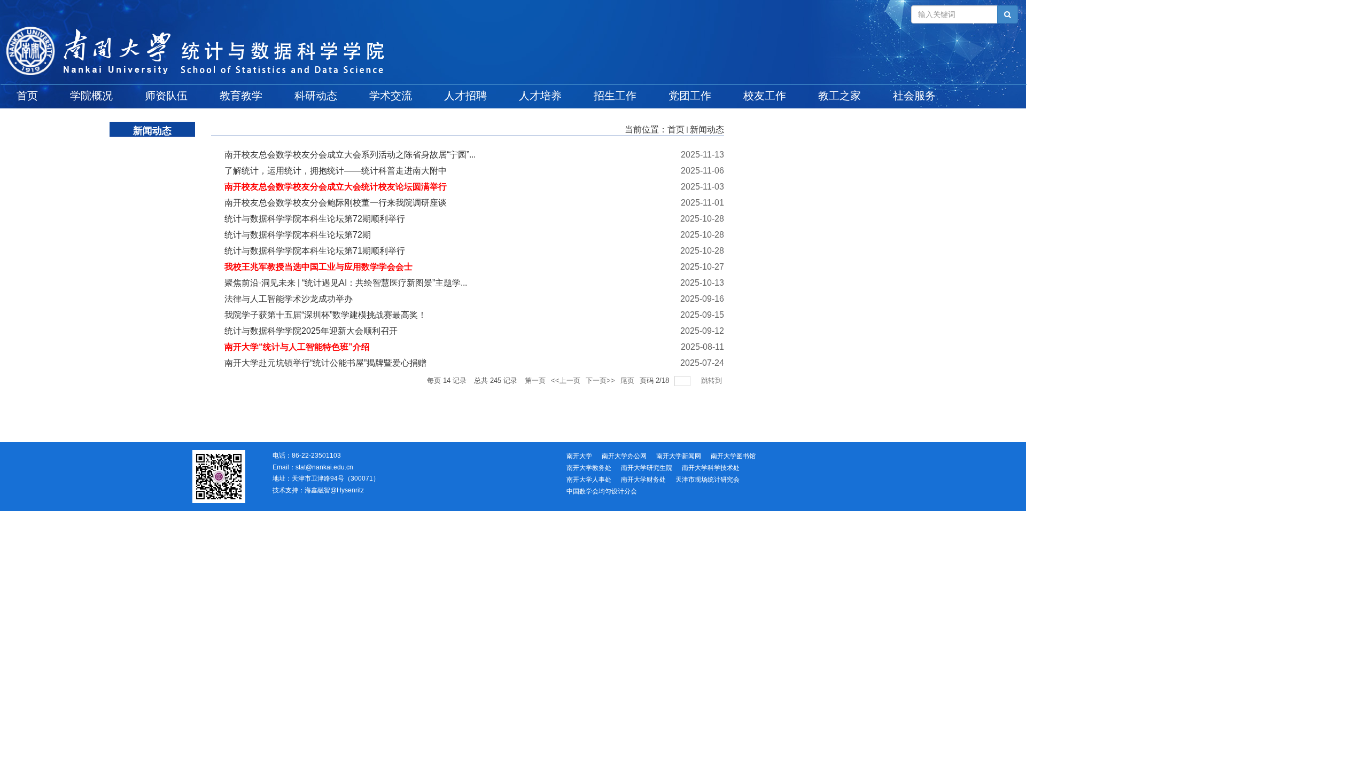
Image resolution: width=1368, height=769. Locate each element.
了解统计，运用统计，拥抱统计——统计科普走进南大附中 (335, 170)
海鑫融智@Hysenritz (334, 490)
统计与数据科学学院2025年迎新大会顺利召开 (311, 330)
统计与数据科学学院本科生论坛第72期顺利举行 (314, 218)
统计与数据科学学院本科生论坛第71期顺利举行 (314, 250)
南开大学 (579, 456)
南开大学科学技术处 (711, 468)
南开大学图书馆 (733, 456)
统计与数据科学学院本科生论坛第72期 (297, 234)
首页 (676, 129)
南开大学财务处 (643, 479)
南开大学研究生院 (646, 468)
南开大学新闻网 (678, 456)
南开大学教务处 (588, 468)
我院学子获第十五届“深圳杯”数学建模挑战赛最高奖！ (325, 314)
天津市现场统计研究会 (707, 479)
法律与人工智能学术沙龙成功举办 (288, 298)
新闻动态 (707, 129)
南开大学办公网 (624, 456)
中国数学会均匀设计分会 (601, 491)
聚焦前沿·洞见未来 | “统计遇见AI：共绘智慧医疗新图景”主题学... (345, 282)
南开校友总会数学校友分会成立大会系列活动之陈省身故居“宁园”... (350, 154)
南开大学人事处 (588, 479)
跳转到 (712, 380)
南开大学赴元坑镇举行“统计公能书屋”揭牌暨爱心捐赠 (325, 362)
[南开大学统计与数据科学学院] (513, 51)
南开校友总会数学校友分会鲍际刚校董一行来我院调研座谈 (335, 202)
